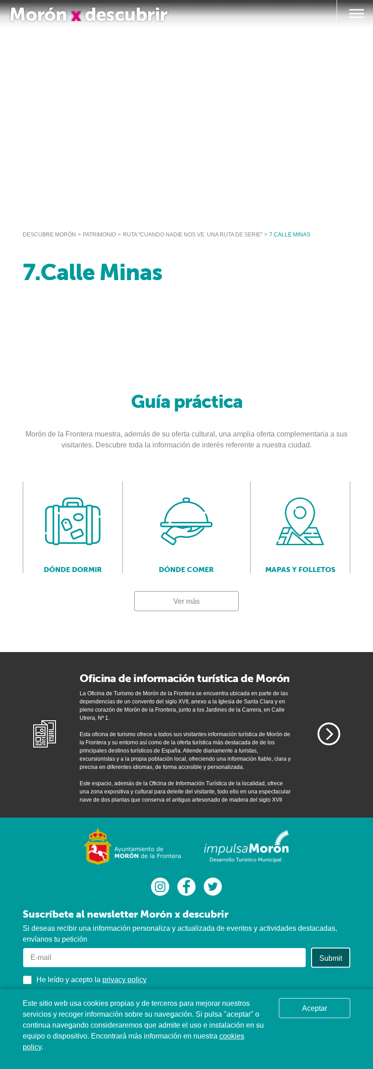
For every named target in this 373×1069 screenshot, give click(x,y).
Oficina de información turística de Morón (184, 678)
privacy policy (124, 980)
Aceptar (314, 1008)
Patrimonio (99, 234)
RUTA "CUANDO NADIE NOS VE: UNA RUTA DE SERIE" (192, 234)
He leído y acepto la (91, 980)
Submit (330, 958)
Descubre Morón (49, 234)
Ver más (186, 601)
